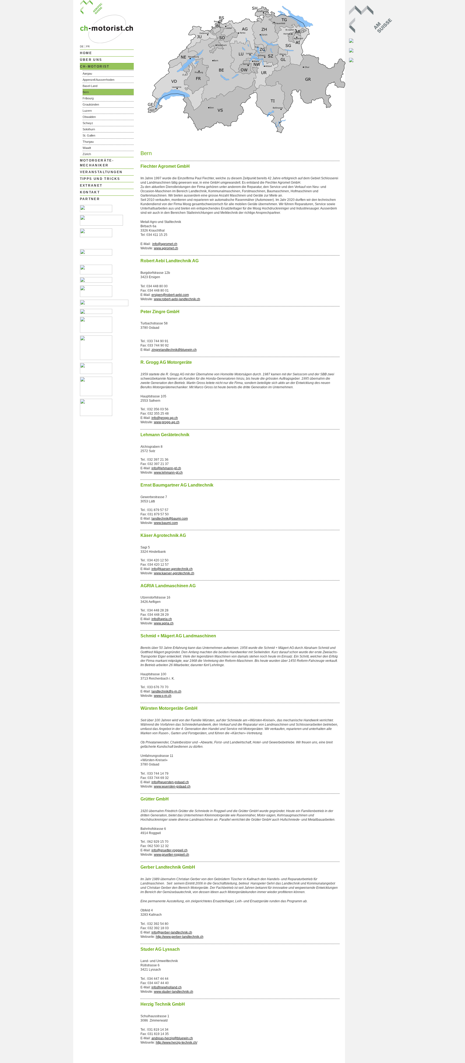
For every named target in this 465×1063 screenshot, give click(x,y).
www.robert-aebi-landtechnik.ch (177, 299)
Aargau (87, 73)
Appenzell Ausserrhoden (98, 79)
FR (88, 46)
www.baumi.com (166, 523)
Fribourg (88, 98)
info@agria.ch (162, 619)
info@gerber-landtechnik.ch (172, 932)
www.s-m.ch (162, 696)
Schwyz (88, 123)
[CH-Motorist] (107, 42)
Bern (86, 92)
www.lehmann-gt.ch (168, 472)
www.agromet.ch (166, 248)
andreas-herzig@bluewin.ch (172, 1038)
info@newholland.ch (167, 987)
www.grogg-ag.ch (166, 422)
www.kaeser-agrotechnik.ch (174, 573)
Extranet (91, 185)
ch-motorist (95, 66)
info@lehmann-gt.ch (166, 468)
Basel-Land (90, 86)
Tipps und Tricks (100, 179)
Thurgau (88, 141)
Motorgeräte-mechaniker (97, 163)
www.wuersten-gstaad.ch (172, 786)
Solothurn (89, 129)
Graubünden (91, 104)
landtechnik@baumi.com (170, 518)
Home (86, 53)
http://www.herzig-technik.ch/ (176, 1042)
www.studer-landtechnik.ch (173, 992)
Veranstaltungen (101, 172)
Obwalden (89, 116)
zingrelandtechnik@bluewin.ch (174, 350)
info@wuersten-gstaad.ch (170, 782)
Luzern (87, 110)
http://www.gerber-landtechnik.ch (179, 937)
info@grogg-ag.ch (165, 418)
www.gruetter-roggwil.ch (171, 854)
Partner (90, 199)
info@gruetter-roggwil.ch (170, 850)
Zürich (87, 154)
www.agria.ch (164, 623)
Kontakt (90, 192)
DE (82, 46)
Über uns (91, 60)
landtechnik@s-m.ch (166, 691)
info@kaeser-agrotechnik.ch (172, 569)
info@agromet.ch (164, 244)
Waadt (87, 147)
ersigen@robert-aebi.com (170, 295)
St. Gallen (89, 135)
